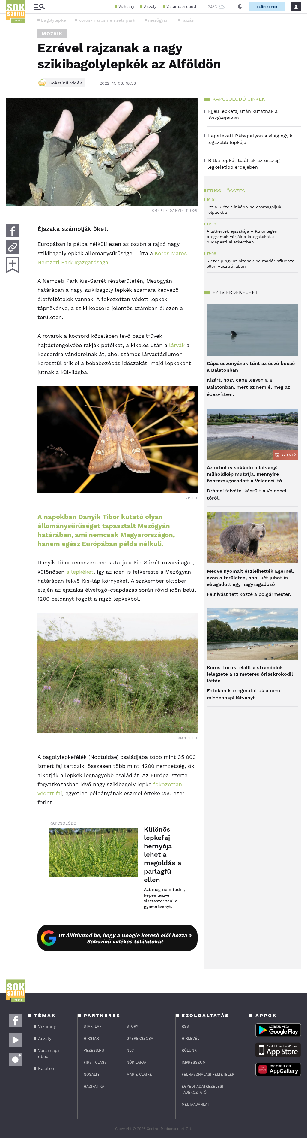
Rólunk (189, 1050)
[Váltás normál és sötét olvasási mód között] (240, 6)
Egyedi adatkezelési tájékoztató (202, 1089)
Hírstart (92, 1038)
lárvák (177, 345)
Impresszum (194, 1062)
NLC (130, 1050)
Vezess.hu (94, 1050)
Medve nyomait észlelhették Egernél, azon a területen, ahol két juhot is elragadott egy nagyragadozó (250, 577)
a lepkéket (80, 572)
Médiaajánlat (195, 1104)
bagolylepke (53, 20)
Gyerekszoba (140, 1038)
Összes (235, 191)
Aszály (150, 6)
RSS (185, 1026)
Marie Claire (139, 1074)
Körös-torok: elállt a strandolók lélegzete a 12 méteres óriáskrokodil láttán (250, 674)
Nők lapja (136, 1062)
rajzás (187, 20)
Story (132, 1026)
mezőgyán (158, 20)
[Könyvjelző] (12, 265)
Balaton (46, 1068)
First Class (95, 1062)
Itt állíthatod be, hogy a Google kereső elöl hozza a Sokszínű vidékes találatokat (124, 938)
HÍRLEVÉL (190, 1038)
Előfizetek (267, 6)
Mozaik (52, 33)
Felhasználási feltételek (208, 1074)
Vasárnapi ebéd (181, 6)
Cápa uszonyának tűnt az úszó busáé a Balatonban (251, 367)
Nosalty (92, 1074)
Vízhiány (126, 6)
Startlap (92, 1026)
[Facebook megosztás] (12, 230)
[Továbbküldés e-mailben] (12, 247)
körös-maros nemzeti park (107, 20)
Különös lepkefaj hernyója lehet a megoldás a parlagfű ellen (162, 854)
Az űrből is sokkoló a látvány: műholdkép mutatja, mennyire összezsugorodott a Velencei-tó (244, 474)
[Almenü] (39, 7)
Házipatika (94, 1086)
